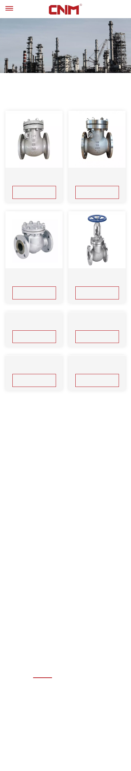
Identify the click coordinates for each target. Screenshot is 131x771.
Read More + (34, 192)
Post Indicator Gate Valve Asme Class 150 (97, 508)
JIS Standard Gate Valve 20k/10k (34, 479)
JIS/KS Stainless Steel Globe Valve (97, 379)
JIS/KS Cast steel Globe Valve (34, 379)
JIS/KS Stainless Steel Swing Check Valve (97, 178)
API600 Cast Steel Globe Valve (34, 279)
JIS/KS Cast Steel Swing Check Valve (34, 178)
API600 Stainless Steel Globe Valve (97, 279)
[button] (54, 64)
